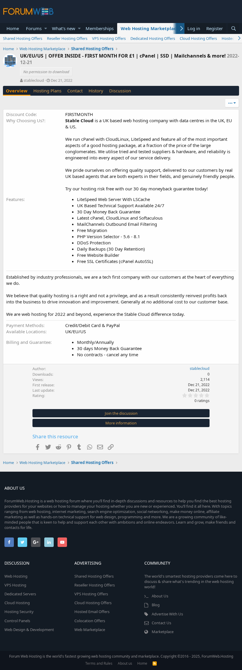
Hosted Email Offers (91, 611)
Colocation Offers (89, 620)
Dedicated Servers (20, 594)
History (96, 91)
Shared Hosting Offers (22, 38)
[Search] (233, 28)
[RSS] (154, 663)
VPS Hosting (15, 585)
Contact (75, 91)
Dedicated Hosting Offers (152, 38)
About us (125, 663)
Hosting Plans (47, 91)
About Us (160, 596)
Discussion (120, 91)
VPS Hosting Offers (109, 38)
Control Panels (17, 620)
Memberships (100, 28)
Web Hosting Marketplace (150, 28)
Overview (16, 91)
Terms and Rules (98, 663)
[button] (45, 28)
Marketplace (163, 631)
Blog (156, 604)
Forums (34, 28)
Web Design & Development (29, 629)
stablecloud (34, 80)
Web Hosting (15, 576)
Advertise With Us (167, 614)
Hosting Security (19, 611)
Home (12, 28)
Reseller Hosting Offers (67, 38)
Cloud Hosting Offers (198, 38)
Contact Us (161, 622)
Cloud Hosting (17, 602)
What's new (63, 28)
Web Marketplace (89, 629)
